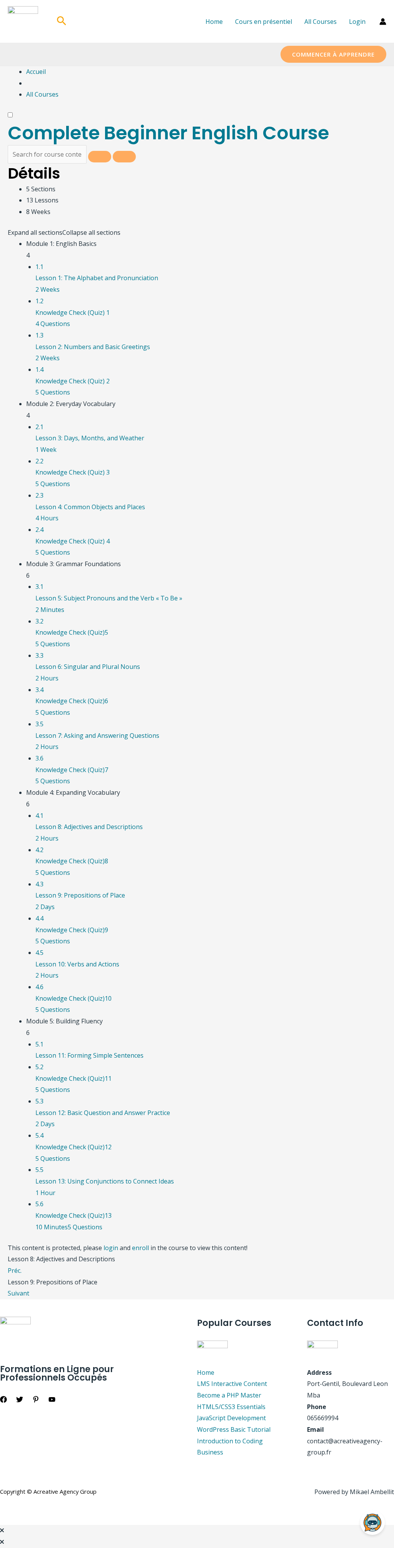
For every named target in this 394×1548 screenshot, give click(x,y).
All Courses (320, 21)
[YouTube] (51, 1399)
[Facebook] (3, 1399)
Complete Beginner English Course (168, 133)
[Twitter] (19, 1399)
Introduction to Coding (230, 1441)
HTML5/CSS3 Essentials (231, 1407)
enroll (140, 1248)
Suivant (18, 1293)
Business (210, 1452)
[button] (62, 21)
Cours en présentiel (263, 21)
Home (214, 21)
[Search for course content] (99, 156)
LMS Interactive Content (232, 1383)
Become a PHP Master (229, 1395)
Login (357, 21)
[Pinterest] (35, 1399)
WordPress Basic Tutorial (233, 1429)
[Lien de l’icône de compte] (382, 21)
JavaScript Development (231, 1418)
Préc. (15, 1270)
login (111, 1248)
